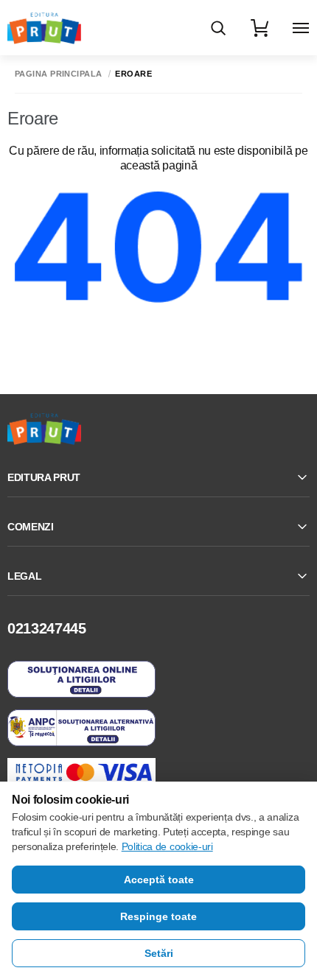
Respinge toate (158, 916)
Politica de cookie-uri (167, 846)
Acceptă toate (159, 879)
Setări (158, 953)
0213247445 (46, 628)
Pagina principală (58, 74)
